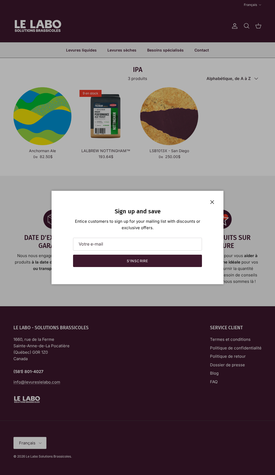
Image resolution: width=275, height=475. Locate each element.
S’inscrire (137, 261)
